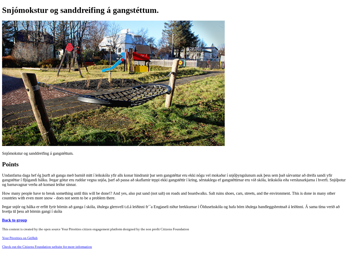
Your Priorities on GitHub (20, 238)
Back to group (14, 220)
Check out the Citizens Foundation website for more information (47, 247)
